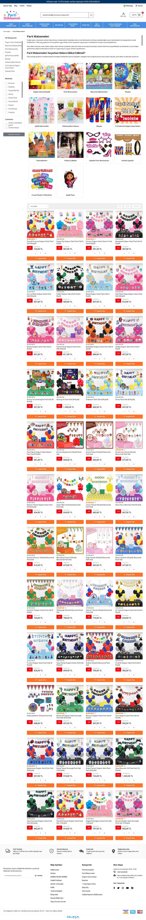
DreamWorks (13, 101)
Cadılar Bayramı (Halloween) (92, 894)
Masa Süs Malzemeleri (13, 46)
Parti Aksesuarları (11, 49)
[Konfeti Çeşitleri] (128, 145)
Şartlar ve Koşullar (57, 884)
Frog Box (11, 112)
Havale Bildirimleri (57, 898)
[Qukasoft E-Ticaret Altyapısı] (73, 917)
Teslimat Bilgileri (56, 891)
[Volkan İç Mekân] (70, 145)
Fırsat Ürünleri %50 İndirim (42, 195)
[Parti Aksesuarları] (70, 76)
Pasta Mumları (41, 161)
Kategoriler (87, 865)
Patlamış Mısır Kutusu (13, 62)
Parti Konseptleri (88, 870)
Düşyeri (11, 105)
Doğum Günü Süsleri (89, 877)
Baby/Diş (85, 887)
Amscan (11, 83)
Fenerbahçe (12, 109)
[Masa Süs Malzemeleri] (99, 76)
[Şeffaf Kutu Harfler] (42, 110)
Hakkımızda (55, 870)
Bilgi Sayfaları (56, 865)
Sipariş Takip (7, 6)
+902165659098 (122, 872)
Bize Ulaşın (118, 865)
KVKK (52, 887)
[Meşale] (99, 110)
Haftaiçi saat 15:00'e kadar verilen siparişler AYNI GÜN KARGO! (73, 1)
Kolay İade (54, 894)
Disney (10, 94)
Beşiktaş (11, 87)
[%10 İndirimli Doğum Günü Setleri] (128, 110)
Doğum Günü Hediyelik (13, 42)
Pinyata (8, 52)
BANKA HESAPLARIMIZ (59, 877)
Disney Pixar (12, 98)
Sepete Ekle (42, 258)
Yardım (22, 6)
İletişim (29, 6)
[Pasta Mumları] (42, 145)
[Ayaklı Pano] (70, 179)
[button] (136, 15)
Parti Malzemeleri (88, 873)
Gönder (39, 875)
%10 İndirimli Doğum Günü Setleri (12, 67)
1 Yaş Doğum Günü (89, 884)
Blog (15, 6)
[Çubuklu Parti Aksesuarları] (99, 145)
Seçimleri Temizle (14, 134)
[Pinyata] (128, 76)
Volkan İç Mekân (70, 161)
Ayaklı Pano (70, 195)
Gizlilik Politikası (56, 880)
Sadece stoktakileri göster (15, 124)
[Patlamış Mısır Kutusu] (70, 110)
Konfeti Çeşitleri (128, 161)
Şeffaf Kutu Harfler (12, 56)
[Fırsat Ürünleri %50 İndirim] (42, 179)
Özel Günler (86, 891)
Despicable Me (13, 90)
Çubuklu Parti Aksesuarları (10, 72)
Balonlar (85, 880)
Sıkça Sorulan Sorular (58, 902)
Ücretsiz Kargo (13, 128)
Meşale (7, 59)
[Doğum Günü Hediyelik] (42, 76)
